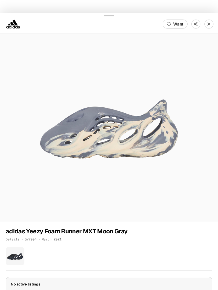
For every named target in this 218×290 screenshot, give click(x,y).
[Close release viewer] (208, 23)
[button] (109, 127)
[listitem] (15, 256)
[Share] (195, 23)
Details (13, 239)
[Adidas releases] (13, 23)
